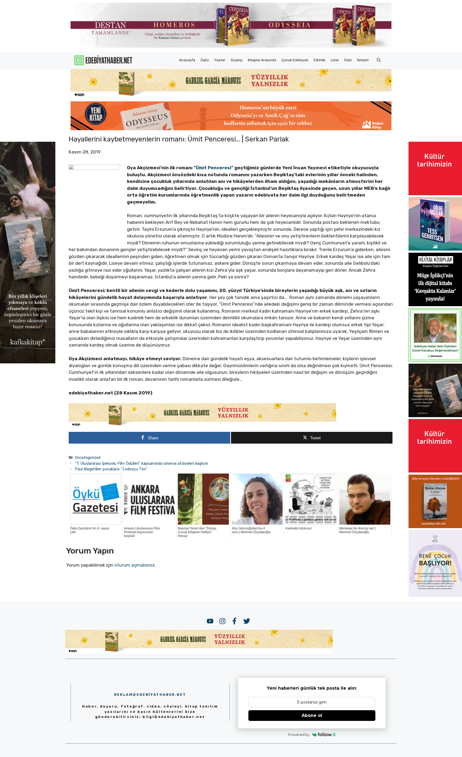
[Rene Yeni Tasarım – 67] (435, 595)
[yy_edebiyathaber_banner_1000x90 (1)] (202, 425)
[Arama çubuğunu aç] (378, 60)
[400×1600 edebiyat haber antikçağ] (27, 361)
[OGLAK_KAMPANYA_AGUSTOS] (435, 193)
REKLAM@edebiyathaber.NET (150, 695)
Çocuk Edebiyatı (295, 60)
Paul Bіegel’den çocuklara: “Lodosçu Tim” (111, 469)
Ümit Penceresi (213, 167)
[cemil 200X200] (435, 360)
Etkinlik (319, 60)
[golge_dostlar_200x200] (435, 249)
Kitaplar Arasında (262, 60)
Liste (335, 60)
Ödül (348, 60)
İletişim (363, 60)
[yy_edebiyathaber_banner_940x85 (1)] (231, 96)
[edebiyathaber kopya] (231, 128)
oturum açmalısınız (134, 565)
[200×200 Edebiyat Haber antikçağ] (435, 415)
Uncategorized (88, 457)
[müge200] (435, 304)
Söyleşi (236, 60)
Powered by (299, 734)
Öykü (205, 60)
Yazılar (219, 60)
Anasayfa (187, 60)
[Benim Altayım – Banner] (435, 526)
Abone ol (312, 715)
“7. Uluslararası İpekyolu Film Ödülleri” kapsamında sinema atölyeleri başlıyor (141, 463)
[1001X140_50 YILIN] (231, 46)
